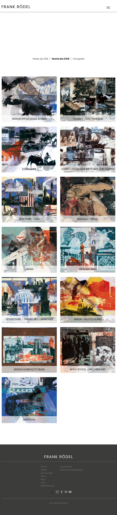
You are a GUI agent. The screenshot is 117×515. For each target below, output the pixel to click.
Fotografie (78, 58)
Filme (43, 476)
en (52, 492)
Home (44, 466)
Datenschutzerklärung (71, 469)
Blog (43, 479)
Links (43, 482)
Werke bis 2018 (60, 58)
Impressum (66, 466)
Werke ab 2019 (40, 58)
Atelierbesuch (48, 485)
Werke (44, 469)
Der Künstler (47, 473)
